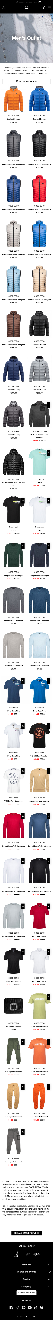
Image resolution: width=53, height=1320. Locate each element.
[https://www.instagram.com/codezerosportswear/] (17, 1307)
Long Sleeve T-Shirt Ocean (13, 846)
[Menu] (49, 8)
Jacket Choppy (13, 119)
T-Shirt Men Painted (39, 1027)
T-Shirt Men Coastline (39, 756)
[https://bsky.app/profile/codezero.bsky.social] (42, 1308)
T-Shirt (39, 483)
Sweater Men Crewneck (13, 621)
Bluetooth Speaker (13, 1027)
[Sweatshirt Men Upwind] (39, 780)
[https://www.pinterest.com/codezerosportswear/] (24, 1307)
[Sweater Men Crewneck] (13, 600)
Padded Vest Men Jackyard (13, 164)
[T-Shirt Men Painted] (39, 1006)
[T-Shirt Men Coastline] (39, 735)
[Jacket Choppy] (13, 98)
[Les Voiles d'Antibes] (16, 1254)
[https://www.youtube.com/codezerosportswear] (30, 1307)
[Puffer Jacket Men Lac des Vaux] (13, 462)
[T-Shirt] (39, 462)
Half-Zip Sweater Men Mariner (39, 436)
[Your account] (3, 7)
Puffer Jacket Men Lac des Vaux (13, 484)
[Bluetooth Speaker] (13, 1006)
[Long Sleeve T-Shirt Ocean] (13, 825)
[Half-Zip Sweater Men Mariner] (39, 414)
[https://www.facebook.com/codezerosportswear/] (11, 1307)
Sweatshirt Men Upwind (39, 801)
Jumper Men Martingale (13, 575)
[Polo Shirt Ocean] (39, 916)
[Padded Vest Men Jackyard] (13, 143)
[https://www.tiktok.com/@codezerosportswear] (36, 1307)
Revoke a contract (26, 1293)
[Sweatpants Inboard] (13, 1051)
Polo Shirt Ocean (39, 936)
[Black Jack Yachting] (26, 1254)
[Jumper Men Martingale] (13, 555)
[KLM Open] (36, 1254)
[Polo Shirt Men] (13, 690)
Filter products (27, 81)
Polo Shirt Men (13, 711)
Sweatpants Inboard (13, 1072)
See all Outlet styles (26, 1233)
